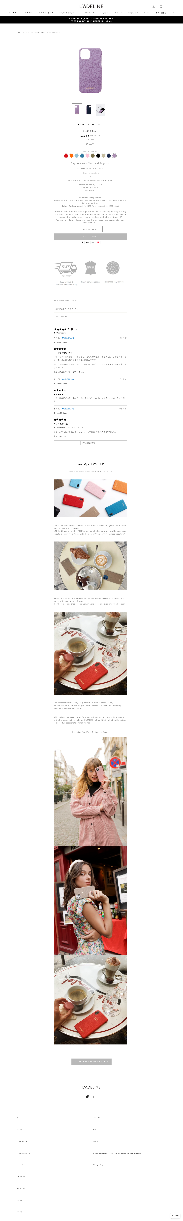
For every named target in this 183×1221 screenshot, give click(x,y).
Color (90, 151)
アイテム (20, 1129)
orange (71, 155)
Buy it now (90, 237)
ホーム (19, 1118)
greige (103, 155)
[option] (91, 20)
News (95, 1129)
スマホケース (28, 13)
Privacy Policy (98, 1165)
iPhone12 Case (60, 384)
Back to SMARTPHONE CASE (93, 1061)
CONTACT (96, 1141)
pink (87, 155)
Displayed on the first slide (90, 168)
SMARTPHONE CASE (36, 32)
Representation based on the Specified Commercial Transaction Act (117, 1153)
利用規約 (20, 1200)
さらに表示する (89, 443)
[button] (85, 135)
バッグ (21, 1165)
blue (82, 155)
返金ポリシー (21, 1212)
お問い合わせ (161, 13)
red (66, 155)
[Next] (125, 109)
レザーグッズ (88, 13)
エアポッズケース (46, 13)
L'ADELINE (21, 32)
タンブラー (103, 13)
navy (109, 155)
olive (93, 155)
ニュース (147, 13)
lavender (114, 155)
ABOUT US (118, 13)
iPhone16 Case (60, 342)
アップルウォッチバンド (68, 13)
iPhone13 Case (60, 413)
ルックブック (132, 13)
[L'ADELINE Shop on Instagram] (87, 1100)
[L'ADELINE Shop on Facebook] (93, 1100)
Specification (67, 309)
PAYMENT (62, 316)
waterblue (77, 155)
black (98, 155)
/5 (90, 177)
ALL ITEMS (13, 13)
